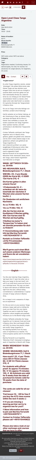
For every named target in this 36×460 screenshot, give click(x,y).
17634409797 (13, 235)
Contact (13, 76)
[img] (23, 7)
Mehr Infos (13, 450)
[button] (33, 2)
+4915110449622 (11, 243)
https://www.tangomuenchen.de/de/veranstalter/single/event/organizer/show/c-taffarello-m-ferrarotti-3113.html (16, 261)
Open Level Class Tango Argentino (13, 19)
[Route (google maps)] (22, 76)
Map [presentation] (7, 76)
